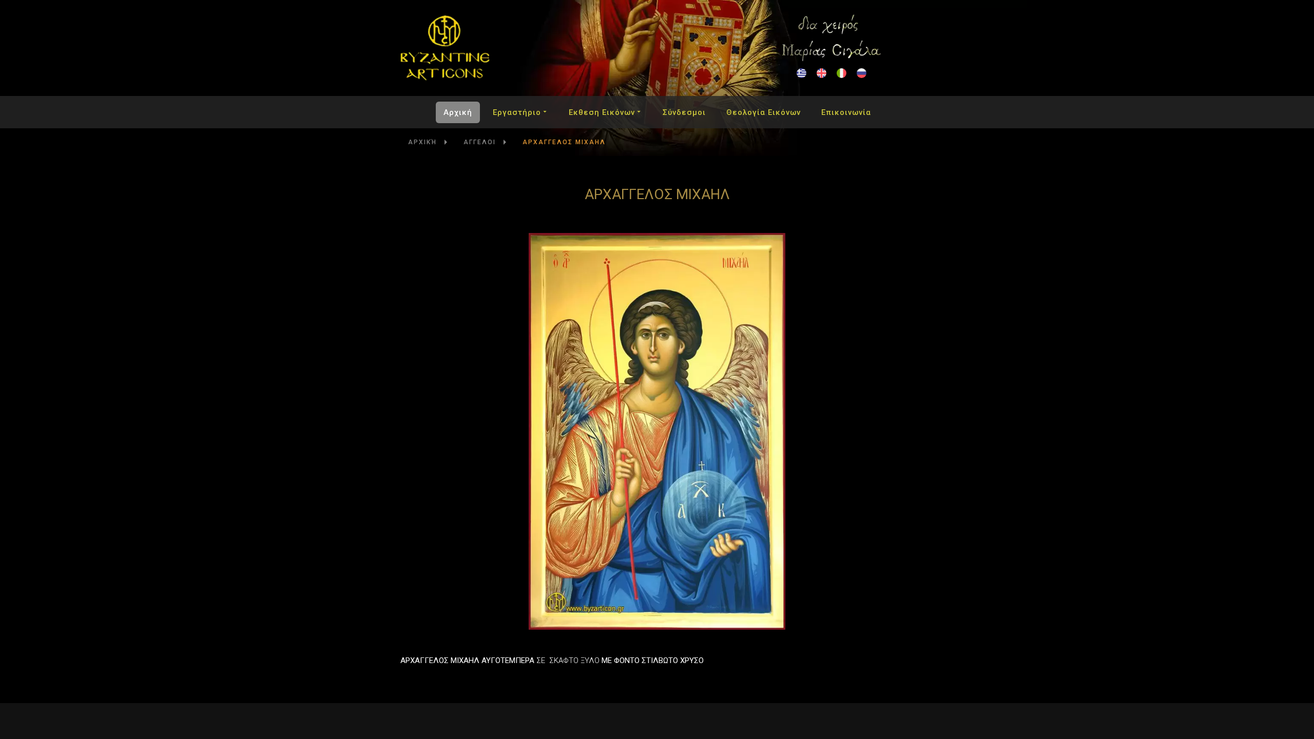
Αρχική (457, 112)
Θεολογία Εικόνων (763, 112)
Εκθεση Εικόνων (602, 112)
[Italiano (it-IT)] (842, 73)
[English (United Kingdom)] (821, 73)
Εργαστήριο (517, 112)
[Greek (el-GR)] (801, 73)
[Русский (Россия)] (862, 73)
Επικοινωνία (846, 112)
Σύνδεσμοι (684, 112)
